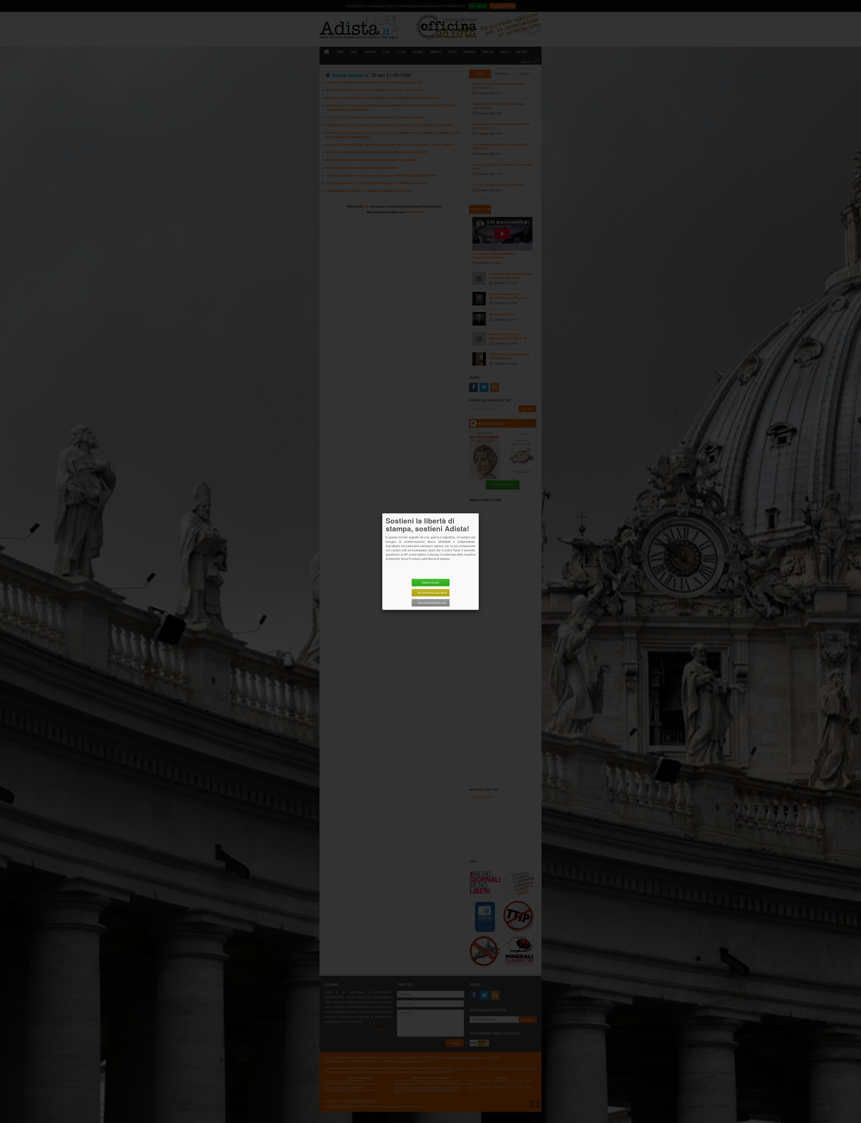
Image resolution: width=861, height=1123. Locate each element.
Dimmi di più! (430, 582)
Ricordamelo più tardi (432, 593)
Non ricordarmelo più (432, 603)
